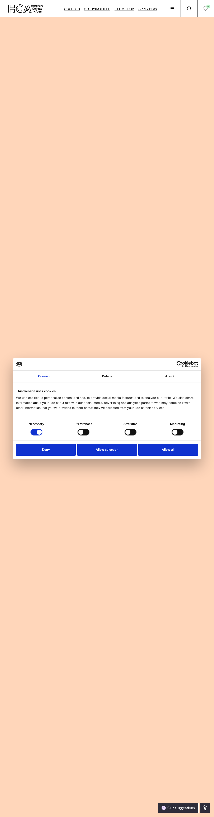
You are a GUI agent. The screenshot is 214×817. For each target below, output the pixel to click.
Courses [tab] (72, 8)
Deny (46, 449)
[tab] (172, 8)
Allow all (168, 449)
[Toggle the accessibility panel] (205, 808)
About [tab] (169, 376)
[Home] (25, 8)
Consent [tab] (44, 376)
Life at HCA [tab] (124, 8)
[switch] (83, 432)
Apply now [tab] (147, 8)
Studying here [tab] (97, 8)
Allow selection (107, 449)
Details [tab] (107, 376)
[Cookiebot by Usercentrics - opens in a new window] (179, 364)
